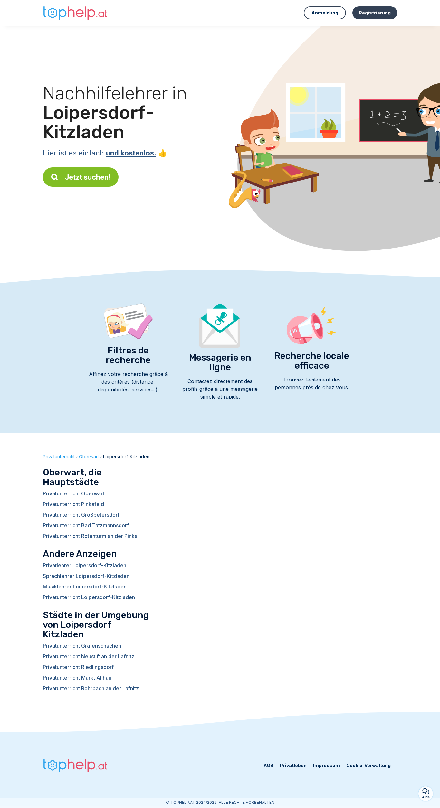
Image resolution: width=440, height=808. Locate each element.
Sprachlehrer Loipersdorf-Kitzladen (86, 576)
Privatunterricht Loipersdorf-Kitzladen (89, 597)
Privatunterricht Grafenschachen (82, 646)
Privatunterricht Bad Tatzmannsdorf (86, 525)
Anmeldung (324, 12)
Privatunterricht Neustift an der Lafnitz (88, 656)
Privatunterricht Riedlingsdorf (78, 667)
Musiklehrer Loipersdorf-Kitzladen (85, 586)
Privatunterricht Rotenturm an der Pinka (90, 536)
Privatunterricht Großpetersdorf (81, 515)
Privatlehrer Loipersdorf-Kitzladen (84, 565)
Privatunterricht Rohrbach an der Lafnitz (91, 688)
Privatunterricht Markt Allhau (77, 677)
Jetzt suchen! (88, 177)
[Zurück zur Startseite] (75, 13)
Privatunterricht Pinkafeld (73, 504)
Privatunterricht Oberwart (73, 493)
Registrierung (375, 12)
